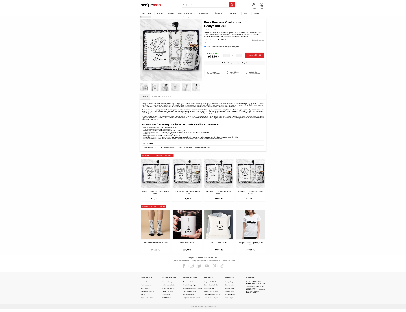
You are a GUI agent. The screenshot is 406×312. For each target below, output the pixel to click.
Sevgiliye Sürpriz (166, 294)
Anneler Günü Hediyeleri (211, 291)
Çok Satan (170, 13)
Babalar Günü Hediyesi (211, 298)
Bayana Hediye (229, 285)
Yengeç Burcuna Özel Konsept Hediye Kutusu (155, 193)
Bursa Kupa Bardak (187, 243)
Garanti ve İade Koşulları (148, 291)
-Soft (192, 307)
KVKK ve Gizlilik (145, 294)
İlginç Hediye (229, 298)
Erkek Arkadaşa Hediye (168, 285)
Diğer (245, 13)
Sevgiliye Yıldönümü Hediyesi (191, 298)
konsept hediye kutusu (150, 147)
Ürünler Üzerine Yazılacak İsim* (215, 40)
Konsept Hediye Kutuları (190, 282)
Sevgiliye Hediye (147, 13)
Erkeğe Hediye (229, 282)
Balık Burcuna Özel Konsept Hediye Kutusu (187, 193)
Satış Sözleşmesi (145, 288)
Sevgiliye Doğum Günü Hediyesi (192, 288)
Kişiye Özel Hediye (167, 282)
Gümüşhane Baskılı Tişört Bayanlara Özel (250, 244)
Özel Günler (219, 13)
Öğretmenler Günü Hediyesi (212, 294)
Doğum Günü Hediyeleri (211, 285)
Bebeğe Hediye (229, 291)
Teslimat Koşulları (146, 282)
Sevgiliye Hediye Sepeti (190, 285)
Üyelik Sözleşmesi (146, 285)
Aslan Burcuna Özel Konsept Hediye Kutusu (250, 193)
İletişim (256, 13)
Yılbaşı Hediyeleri (209, 288)
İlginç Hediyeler (203, 13)
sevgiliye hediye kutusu (202, 147)
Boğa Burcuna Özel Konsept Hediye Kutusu (218, 193)
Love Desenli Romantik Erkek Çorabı (155, 243)
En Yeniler (160, 13)
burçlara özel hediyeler (168, 147)
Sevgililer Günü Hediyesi (211, 282)
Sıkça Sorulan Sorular (147, 298)
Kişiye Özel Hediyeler (185, 13)
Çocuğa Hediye (229, 288)
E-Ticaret (196, 307)
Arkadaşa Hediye (230, 294)
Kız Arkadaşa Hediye (168, 288)
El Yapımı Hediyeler (167, 291)
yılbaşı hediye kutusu (185, 147)
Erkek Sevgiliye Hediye (189, 291)
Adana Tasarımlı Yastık (219, 243)
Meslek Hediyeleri (167, 298)
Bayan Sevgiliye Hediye (190, 294)
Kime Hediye (233, 13)
